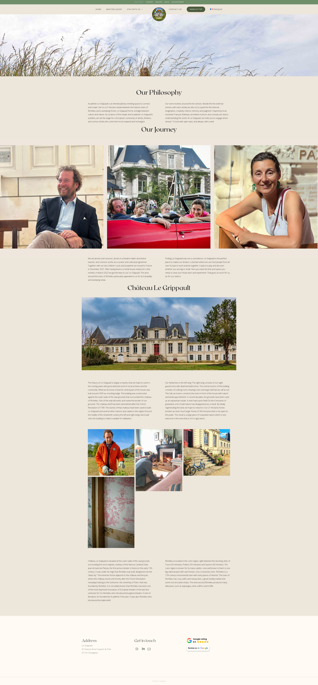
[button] (198, 640)
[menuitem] (216, 9)
